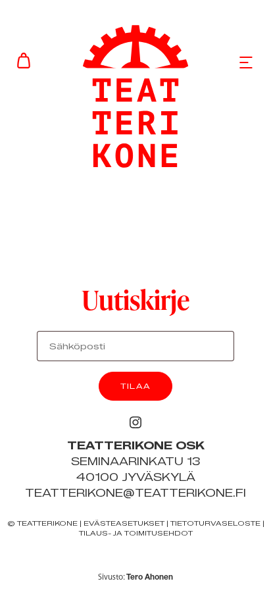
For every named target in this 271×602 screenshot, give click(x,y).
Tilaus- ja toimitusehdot (136, 533)
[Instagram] (135, 422)
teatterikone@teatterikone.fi (135, 493)
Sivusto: (135, 577)
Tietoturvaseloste (215, 523)
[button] (246, 62)
